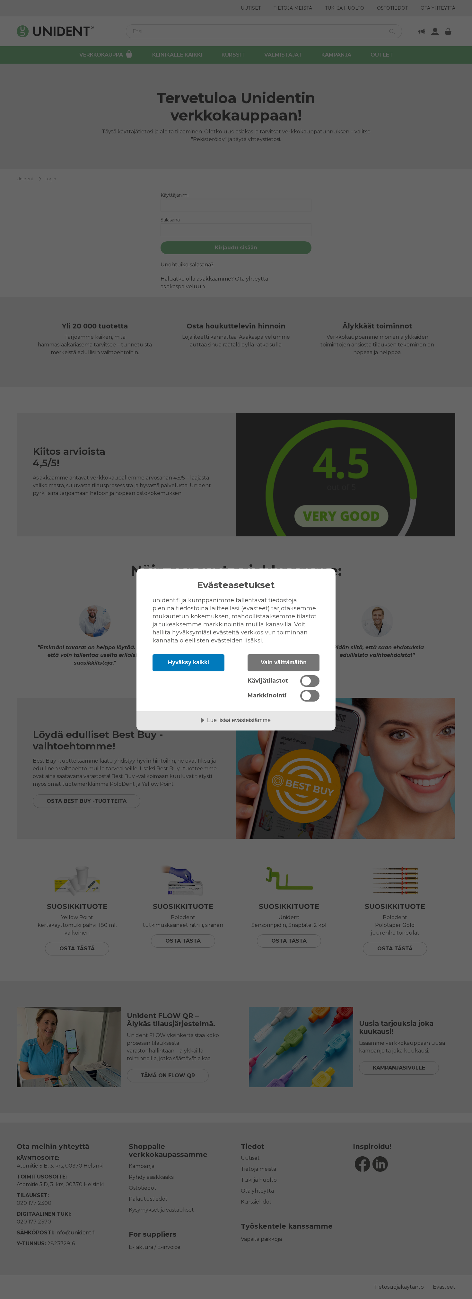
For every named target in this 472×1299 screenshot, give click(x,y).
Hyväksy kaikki (188, 662)
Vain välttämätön (284, 662)
